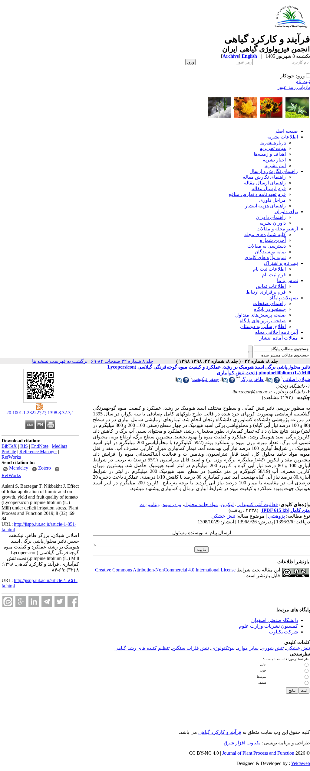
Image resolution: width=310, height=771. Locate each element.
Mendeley (18, 467)
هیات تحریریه (273, 148)
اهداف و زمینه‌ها (270, 154)
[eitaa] (7, 601)
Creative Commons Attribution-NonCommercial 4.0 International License (165, 569)
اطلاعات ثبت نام (269, 269)
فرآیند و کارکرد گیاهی (219, 732)
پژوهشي (276, 516)
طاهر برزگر (252, 379)
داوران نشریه (272, 223)
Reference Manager (38, 451)
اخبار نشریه (274, 159)
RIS (24, 446)
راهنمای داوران (271, 217)
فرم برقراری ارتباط (266, 291)
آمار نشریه (275, 165)
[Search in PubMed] (269, 381)
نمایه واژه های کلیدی (265, 257)
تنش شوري (272, 648)
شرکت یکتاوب (283, 631)
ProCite (9, 451)
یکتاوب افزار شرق (242, 742)
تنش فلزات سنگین (190, 648)
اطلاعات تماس (271, 286)
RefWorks (11, 457)
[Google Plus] (20, 601)
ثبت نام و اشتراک (281, 263)
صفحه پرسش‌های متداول (260, 314)
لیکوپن (227, 504)
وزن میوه (172, 504)
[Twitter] (59, 601)
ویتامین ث (150, 504)
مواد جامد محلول (201, 504)
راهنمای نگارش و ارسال (273, 171)
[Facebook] (73, 601)
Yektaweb (300, 763)
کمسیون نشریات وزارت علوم (268, 626)
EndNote (39, 446)
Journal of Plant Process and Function (258, 753)
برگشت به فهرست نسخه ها (59, 361)
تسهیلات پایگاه (283, 297)
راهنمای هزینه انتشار (265, 205)
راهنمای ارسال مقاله (265, 182)
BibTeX (9, 446)
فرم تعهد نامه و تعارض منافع (257, 194)
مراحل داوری (272, 200)
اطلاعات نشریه (282, 136)
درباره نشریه (273, 142)
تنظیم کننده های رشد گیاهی (142, 648)
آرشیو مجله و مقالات (277, 228)
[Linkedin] (33, 601)
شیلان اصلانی (296, 379)
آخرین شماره (273, 240)
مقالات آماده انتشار (278, 337)
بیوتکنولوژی (223, 648)
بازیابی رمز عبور (293, 87)
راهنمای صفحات (269, 303)
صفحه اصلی (285, 131)
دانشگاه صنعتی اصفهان (274, 620)
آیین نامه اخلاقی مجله (276, 332)
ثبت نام (302, 81)
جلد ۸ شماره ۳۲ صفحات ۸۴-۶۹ (122, 361)
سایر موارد (248, 648)
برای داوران (286, 211)
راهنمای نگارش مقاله (264, 177)
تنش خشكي (223, 516)
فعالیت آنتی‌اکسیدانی (257, 504)
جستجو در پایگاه (270, 309)
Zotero (44, 467)
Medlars (59, 446)
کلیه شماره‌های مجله (265, 234)
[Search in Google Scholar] (277, 381)
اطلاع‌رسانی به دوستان (263, 326)
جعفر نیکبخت (205, 379)
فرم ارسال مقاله (269, 188)
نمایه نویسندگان (270, 251)
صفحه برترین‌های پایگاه (263, 320)
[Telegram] (46, 601)
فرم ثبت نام (274, 274)
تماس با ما (287, 280)
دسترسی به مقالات (266, 246)
